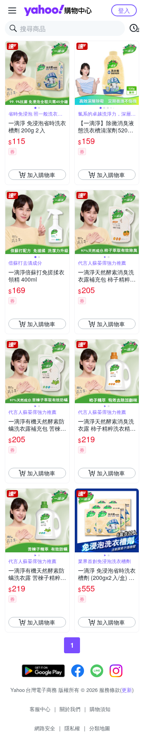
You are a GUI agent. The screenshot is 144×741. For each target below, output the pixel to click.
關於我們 (70, 709)
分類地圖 (99, 728)
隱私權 (72, 728)
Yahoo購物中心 (58, 10)
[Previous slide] (10, 73)
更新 (127, 690)
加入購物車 (41, 175)
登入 (124, 10)
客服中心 (40, 709)
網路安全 (44, 728)
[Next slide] (64, 73)
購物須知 (100, 709)
